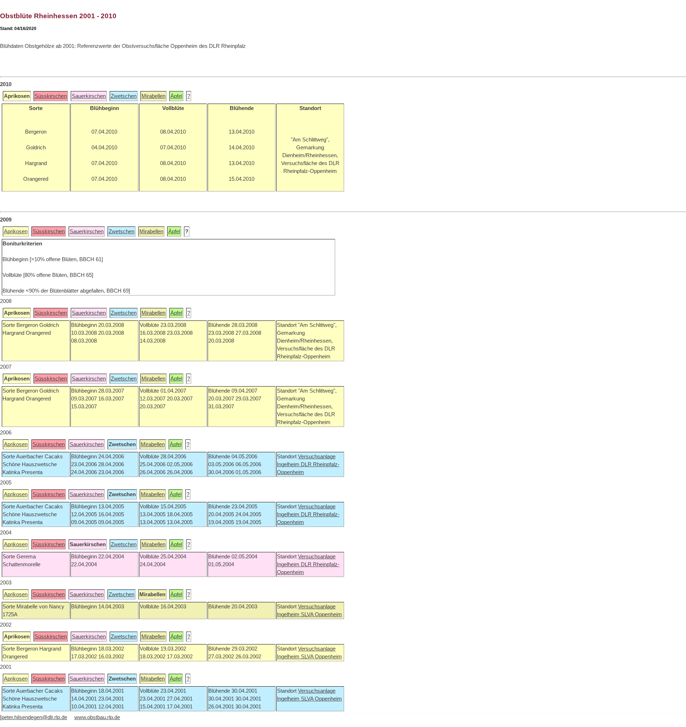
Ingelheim (289, 464)
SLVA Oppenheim (321, 614)
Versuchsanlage (316, 456)
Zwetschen (123, 96)
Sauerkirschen (89, 96)
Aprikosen (16, 231)
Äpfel (176, 96)
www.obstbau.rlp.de (97, 717)
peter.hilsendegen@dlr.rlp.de (34, 717)
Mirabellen (153, 96)
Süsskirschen (51, 96)
